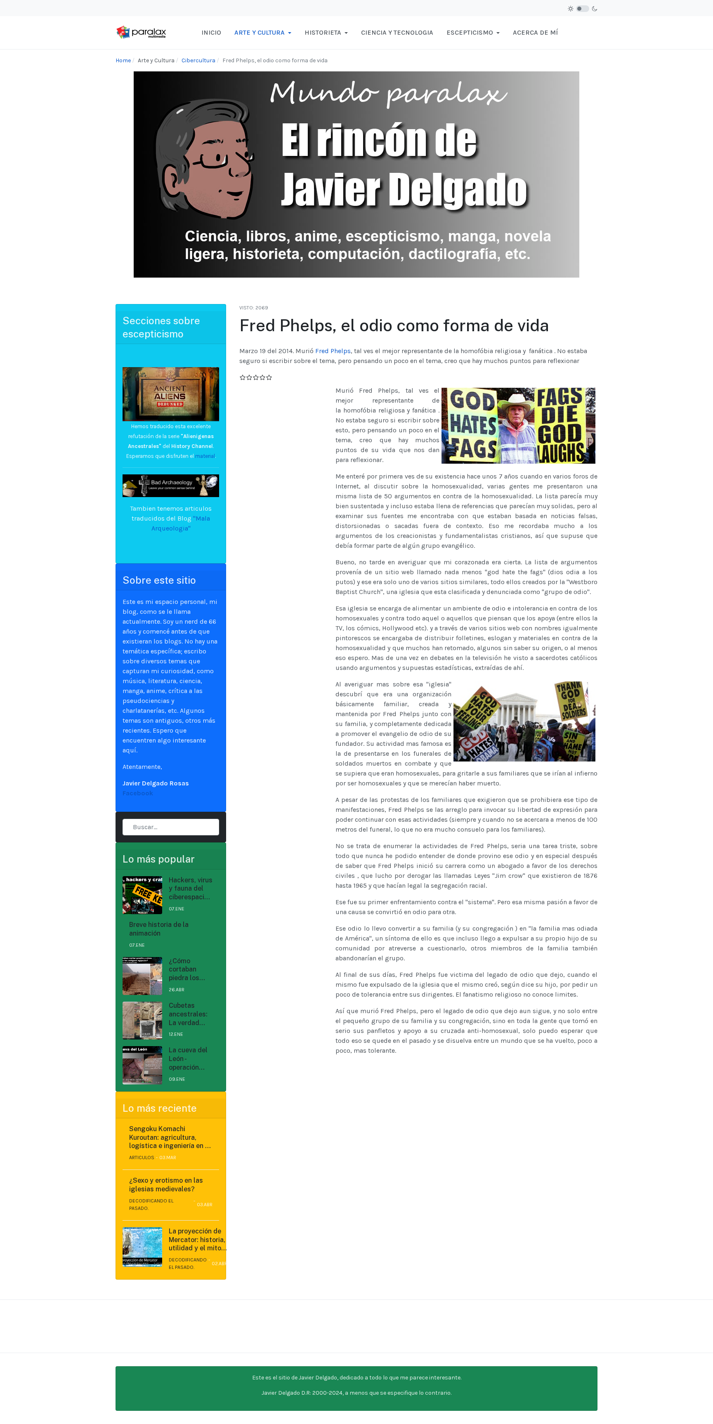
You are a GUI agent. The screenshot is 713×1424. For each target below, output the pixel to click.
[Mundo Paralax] (142, 32)
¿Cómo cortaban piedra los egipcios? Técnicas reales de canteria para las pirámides (189, 970)
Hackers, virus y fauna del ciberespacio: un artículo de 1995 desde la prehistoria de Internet (190, 889)
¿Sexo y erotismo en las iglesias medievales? (166, 1184)
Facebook (138, 793)
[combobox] (171, 827)
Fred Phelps (333, 351)
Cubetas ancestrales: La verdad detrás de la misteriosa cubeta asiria (189, 1014)
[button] (263, 32)
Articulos (141, 1157)
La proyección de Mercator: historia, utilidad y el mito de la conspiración (197, 1240)
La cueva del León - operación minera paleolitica (188, 1059)
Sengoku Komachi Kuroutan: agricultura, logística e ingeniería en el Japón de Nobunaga (170, 1138)
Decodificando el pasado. (151, 1204)
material (204, 456)
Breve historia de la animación (159, 929)
